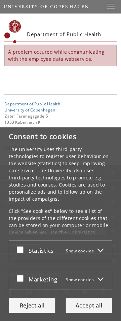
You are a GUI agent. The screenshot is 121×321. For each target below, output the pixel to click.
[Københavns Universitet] (12, 31)
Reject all (32, 305)
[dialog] (60, 224)
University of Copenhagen (29, 110)
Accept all (89, 305)
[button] (111, 6)
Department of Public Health (32, 103)
